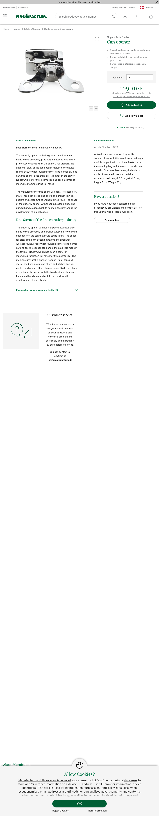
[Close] (157, 2)
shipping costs (144, 93)
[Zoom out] (91, 108)
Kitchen (16, 28)
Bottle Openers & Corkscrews (58, 28)
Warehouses (9, 7)
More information (97, 810)
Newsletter (23, 7)
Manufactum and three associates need (44, 780)
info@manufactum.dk (60, 359)
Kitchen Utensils (32, 28)
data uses (130, 780)
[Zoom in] (96, 108)
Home (6, 28)
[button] (97, 39)
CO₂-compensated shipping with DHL (131, 96)
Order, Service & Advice (123, 7)
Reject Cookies (60, 810)
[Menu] (5, 16)
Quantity (118, 77)
